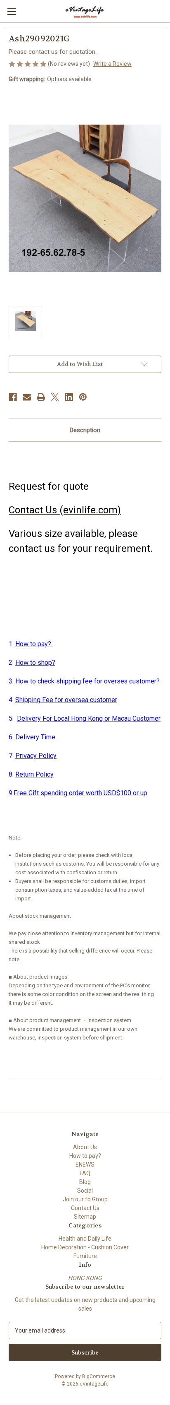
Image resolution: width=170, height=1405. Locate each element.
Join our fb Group (85, 1199)
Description (85, 430)
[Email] (27, 397)
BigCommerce (98, 1376)
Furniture (85, 1256)
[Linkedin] (69, 397)
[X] (55, 397)
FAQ (85, 1173)
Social (85, 1190)
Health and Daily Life (85, 1238)
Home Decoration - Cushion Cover (85, 1247)
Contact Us (85, 1208)
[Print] (41, 397)
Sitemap (85, 1216)
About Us (85, 1147)
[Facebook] (13, 397)
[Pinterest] (83, 397)
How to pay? (85, 1155)
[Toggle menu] (11, 11)
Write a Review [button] (112, 63)
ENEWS (85, 1164)
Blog (85, 1182)
